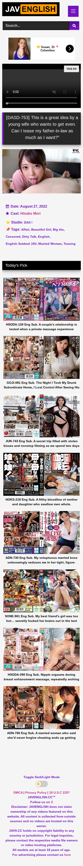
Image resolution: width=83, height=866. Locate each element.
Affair (25, 229)
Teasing (69, 243)
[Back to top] (69, 853)
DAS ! (28, 222)
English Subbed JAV (21, 243)
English (44, 236)
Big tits (58, 229)
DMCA (18, 792)
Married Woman (50, 243)
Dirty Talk (29, 236)
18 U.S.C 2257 (59, 792)
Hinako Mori (30, 213)
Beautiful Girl (41, 229)
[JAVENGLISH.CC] (34, 10)
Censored (13, 236)
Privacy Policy (35, 792)
